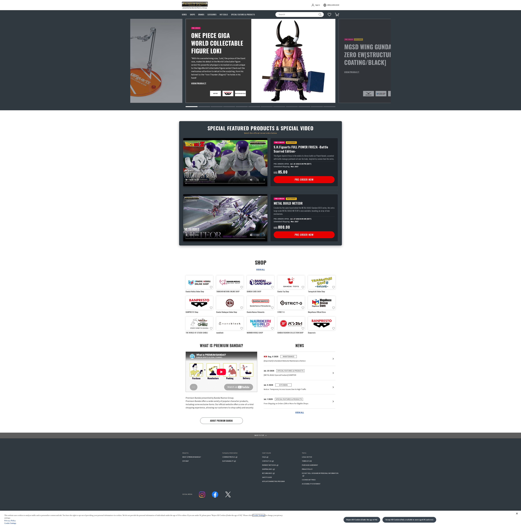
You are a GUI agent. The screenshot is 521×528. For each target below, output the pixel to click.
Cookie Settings (259, 515)
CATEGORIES (211, 14)
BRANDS (201, 14)
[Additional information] (329, 14)
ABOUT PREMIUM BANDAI (221, 420)
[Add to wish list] (211, 287)
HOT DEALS (224, 14)
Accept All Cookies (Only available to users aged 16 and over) (409, 520)
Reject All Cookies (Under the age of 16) (361, 520)
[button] (192, 106)
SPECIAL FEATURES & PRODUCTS (243, 14)
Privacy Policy (10, 521)
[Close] (517, 513)
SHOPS (192, 14)
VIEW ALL (260, 269)
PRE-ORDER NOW (304, 179)
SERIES (184, 14)
